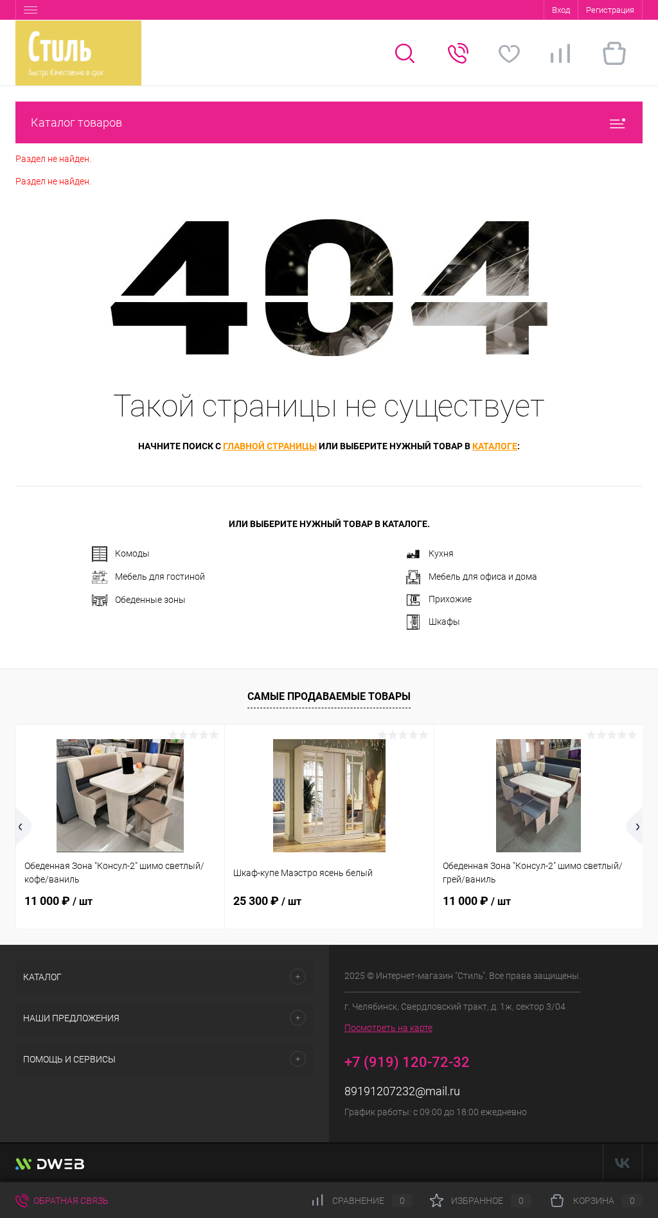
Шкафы (444, 621)
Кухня (441, 553)
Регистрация (610, 10)
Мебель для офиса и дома (483, 576)
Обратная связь (70, 1201)
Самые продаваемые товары (329, 696)
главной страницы (270, 446)
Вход (561, 10)
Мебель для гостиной (160, 576)
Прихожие (450, 599)
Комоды (132, 553)
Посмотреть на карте (388, 1028)
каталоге (494, 446)
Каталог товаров (76, 122)
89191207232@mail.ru (402, 1091)
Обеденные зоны (150, 600)
